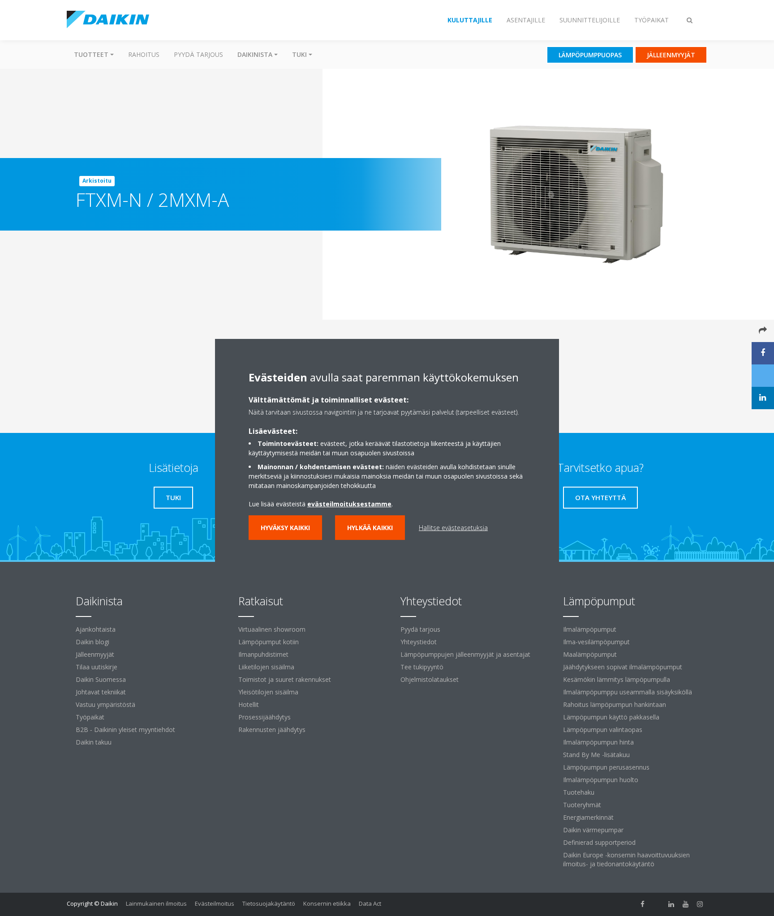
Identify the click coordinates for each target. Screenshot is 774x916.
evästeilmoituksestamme (349, 504)
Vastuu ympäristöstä (105, 704)
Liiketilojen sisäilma (266, 667)
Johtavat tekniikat (101, 692)
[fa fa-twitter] (657, 904)
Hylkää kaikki (370, 527)
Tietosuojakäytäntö (268, 903)
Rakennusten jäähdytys (271, 729)
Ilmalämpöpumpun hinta (598, 742)
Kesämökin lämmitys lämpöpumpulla (616, 679)
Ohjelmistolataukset (429, 679)
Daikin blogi (92, 642)
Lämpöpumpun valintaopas (602, 729)
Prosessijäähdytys (264, 717)
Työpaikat (90, 717)
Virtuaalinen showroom (271, 629)
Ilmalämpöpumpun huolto (600, 779)
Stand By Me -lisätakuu (596, 754)
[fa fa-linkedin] (671, 904)
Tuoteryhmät (582, 804)
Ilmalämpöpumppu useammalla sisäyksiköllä (627, 692)
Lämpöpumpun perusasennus (606, 767)
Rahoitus (143, 54)
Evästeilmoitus (214, 903)
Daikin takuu (94, 742)
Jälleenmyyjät (95, 654)
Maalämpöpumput (590, 654)
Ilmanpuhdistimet (263, 654)
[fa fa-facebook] (643, 904)
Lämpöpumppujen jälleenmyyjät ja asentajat (465, 654)
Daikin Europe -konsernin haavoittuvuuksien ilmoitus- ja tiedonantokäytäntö (626, 859)
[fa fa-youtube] (686, 904)
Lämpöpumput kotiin (268, 642)
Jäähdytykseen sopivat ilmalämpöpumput (622, 667)
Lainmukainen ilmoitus (156, 903)
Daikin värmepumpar (593, 830)
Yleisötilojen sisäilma (268, 692)
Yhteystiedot (418, 642)
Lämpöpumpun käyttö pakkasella (611, 717)
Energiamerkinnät (588, 817)
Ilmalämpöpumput (589, 629)
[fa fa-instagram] (700, 904)
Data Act (370, 903)
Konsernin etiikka (327, 903)
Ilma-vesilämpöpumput (596, 642)
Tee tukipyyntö (421, 667)
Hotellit (248, 704)
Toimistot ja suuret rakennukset (284, 679)
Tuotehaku (578, 792)
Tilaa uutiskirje (96, 667)
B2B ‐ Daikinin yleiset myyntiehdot (125, 729)
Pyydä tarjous (198, 54)
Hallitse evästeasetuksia (453, 527)
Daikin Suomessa (101, 679)
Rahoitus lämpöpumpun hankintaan (614, 704)
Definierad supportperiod (599, 842)
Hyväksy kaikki (285, 527)
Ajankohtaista (96, 629)
